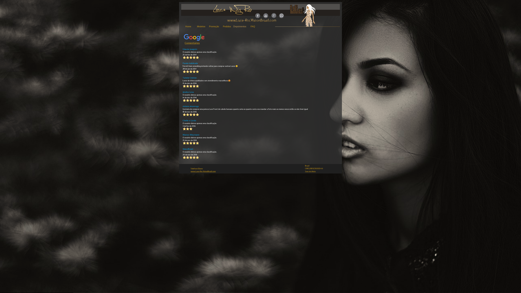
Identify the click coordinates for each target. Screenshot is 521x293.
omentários (193, 43)
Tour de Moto (310, 171)
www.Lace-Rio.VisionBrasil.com (203, 171)
